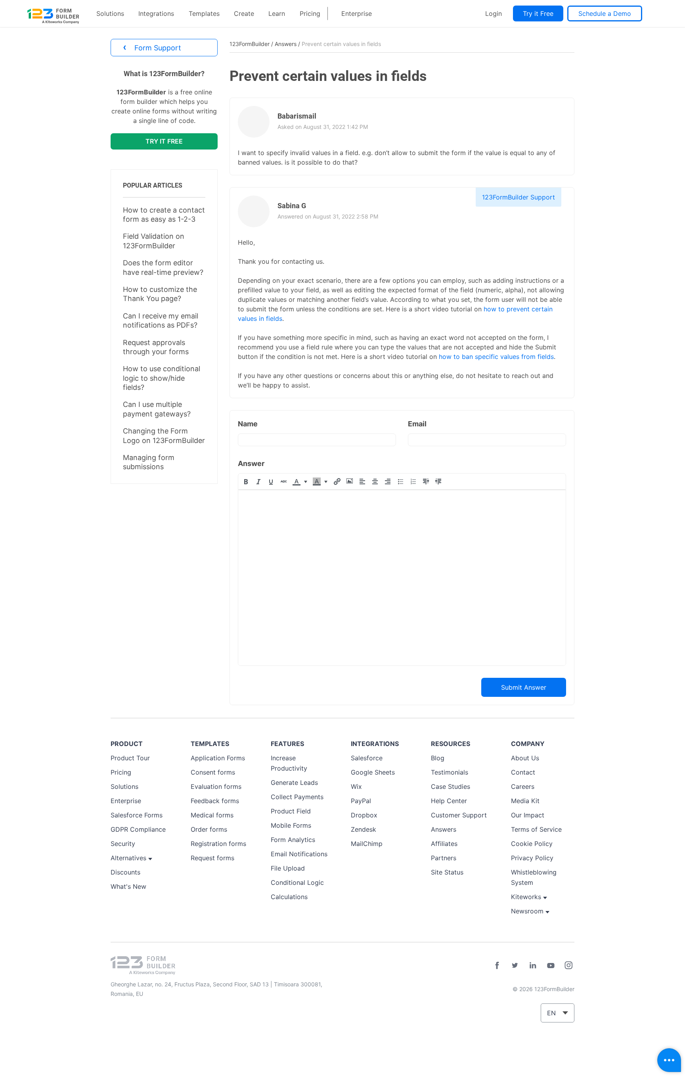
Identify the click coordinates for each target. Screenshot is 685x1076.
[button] (245, 481)
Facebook (497, 965)
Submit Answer (523, 687)
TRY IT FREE (164, 141)
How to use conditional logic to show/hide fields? (161, 377)
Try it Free (538, 13)
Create (244, 13)
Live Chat (669, 1060)
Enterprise (356, 13)
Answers (286, 43)
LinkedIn (533, 965)
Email (417, 424)
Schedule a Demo (604, 13)
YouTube (551, 965)
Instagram (568, 965)
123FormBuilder (250, 43)
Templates (204, 13)
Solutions (110, 13)
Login (493, 13)
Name (248, 424)
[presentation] (246, 481)
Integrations (156, 13)
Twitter (515, 965)
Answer (251, 463)
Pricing (310, 13)
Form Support (152, 47)
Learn (276, 13)
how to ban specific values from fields (496, 357)
